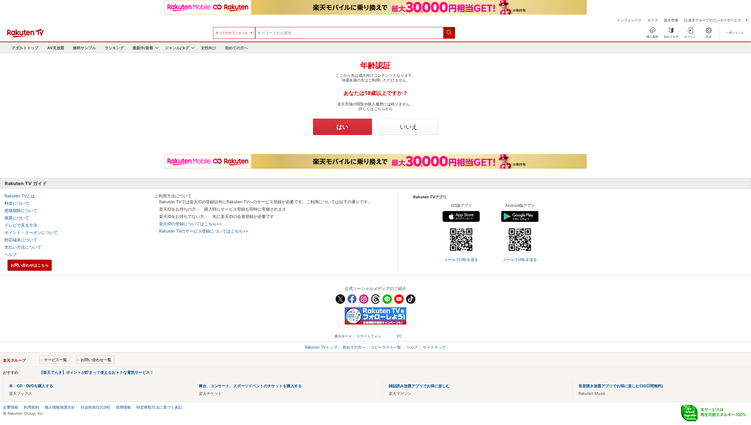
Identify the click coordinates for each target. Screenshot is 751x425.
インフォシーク (629, 20)
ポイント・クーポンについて (31, 232)
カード (652, 20)
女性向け (208, 47)
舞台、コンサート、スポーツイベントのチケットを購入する (250, 385)
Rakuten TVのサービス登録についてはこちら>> (203, 230)
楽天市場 (671, 20)
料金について (16, 203)
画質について (16, 217)
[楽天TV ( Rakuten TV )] (25, 36)
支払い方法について (22, 247)
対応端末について (20, 239)
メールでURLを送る (461, 259)
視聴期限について (20, 210)
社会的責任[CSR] (95, 407)
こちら (379, 108)
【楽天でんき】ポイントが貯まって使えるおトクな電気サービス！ (96, 372)
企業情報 (10, 407)
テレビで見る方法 (20, 225)
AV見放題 (55, 47)
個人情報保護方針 (60, 407)
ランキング (114, 47)
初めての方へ (236, 47)
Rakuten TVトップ (322, 347)
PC (399, 336)
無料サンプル (84, 47)
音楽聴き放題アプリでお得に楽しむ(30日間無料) (621, 385)
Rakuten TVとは (19, 195)
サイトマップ (434, 347)
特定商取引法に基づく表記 (159, 407)
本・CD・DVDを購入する (31, 385)
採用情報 (123, 407)
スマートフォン (368, 336)
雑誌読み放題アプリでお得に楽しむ (419, 385)
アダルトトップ (25, 47)
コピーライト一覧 (386, 347)
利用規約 (31, 407)
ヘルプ (10, 254)
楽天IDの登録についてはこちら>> (190, 223)
